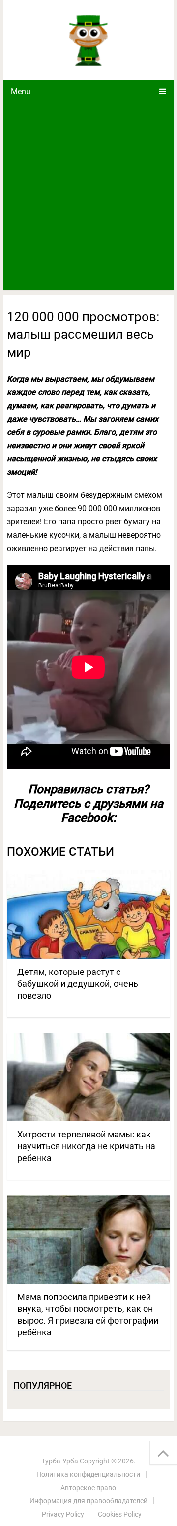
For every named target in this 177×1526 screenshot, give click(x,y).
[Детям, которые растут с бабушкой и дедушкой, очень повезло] (88, 914)
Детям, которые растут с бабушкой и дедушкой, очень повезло (77, 984)
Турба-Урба (59, 1461)
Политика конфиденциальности (88, 1474)
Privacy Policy (63, 1514)
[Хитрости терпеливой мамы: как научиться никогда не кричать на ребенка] (88, 1077)
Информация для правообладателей (89, 1501)
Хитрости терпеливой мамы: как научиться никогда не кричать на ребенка (86, 1146)
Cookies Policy (120, 1514)
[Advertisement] (88, 196)
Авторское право (88, 1488)
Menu (20, 91)
